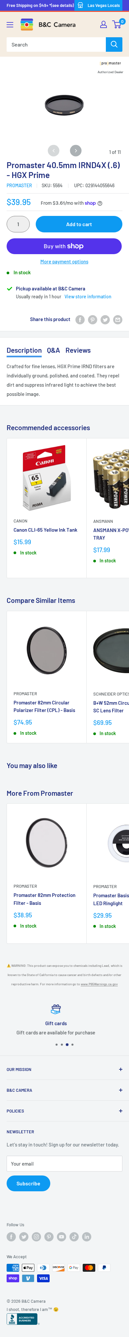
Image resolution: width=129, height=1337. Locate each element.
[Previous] (53, 150)
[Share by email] (117, 319)
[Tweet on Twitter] (105, 319)
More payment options (64, 261)
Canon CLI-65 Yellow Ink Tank (45, 530)
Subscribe (28, 1183)
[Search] (114, 44)
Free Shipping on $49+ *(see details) (40, 5)
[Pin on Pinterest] (92, 319)
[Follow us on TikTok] (74, 1236)
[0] (117, 24)
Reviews (78, 350)
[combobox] (56, 44)
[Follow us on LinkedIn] (86, 1236)
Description (24, 350)
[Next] (75, 150)
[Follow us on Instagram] (36, 1236)
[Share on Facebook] (80, 319)
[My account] (103, 24)
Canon (20, 520)
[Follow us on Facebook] (11, 1236)
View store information (87, 296)
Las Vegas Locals (104, 5)
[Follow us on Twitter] (23, 1236)
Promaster (19, 185)
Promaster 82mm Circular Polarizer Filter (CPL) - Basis (44, 706)
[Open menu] (10, 24)
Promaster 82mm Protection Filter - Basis (44, 899)
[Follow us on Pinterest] (49, 1236)
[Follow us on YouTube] (61, 1236)
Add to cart (79, 224)
